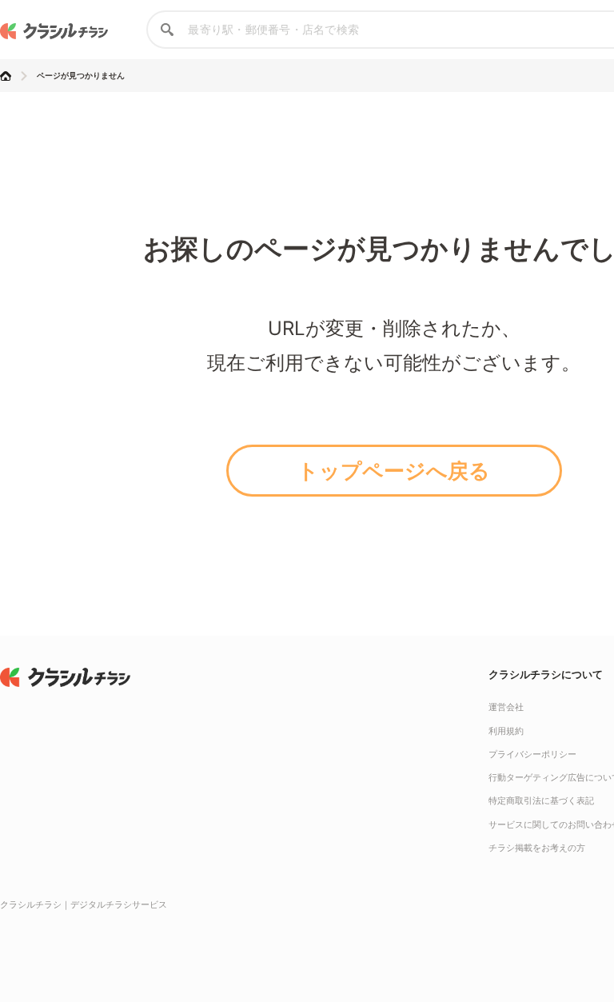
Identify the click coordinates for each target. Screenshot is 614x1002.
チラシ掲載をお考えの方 (536, 847)
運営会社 (506, 707)
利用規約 (506, 731)
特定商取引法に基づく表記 (541, 800)
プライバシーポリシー (532, 754)
